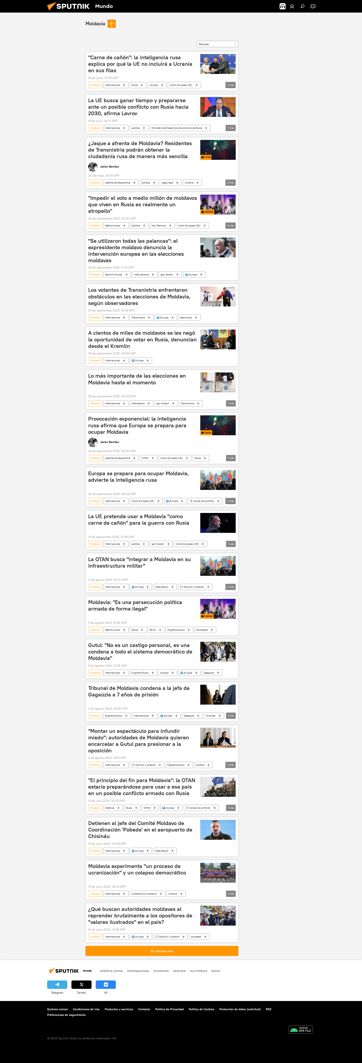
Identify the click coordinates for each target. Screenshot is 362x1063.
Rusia (135, 85)
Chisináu (211, 715)
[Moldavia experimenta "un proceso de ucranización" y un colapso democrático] (218, 873)
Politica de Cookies (201, 1009)
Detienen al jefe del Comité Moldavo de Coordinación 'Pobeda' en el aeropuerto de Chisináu (140, 830)
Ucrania (153, 85)
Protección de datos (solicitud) (240, 1009)
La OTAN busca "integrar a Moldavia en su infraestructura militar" (139, 562)
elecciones (186, 317)
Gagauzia (209, 672)
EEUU (153, 629)
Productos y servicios (119, 1009)
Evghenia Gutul (176, 629)
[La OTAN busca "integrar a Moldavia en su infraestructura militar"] (218, 566)
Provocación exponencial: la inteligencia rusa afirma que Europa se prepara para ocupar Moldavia (137, 425)
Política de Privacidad (169, 1009)
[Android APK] (300, 1030)
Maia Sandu (138, 403)
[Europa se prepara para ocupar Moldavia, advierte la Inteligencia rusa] (218, 480)
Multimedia (198, 971)
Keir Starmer (159, 225)
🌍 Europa (191, 274)
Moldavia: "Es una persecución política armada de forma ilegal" (135, 605)
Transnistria (138, 317)
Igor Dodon (166, 274)
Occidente (202, 629)
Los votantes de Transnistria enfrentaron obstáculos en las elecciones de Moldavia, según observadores (139, 296)
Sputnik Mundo (113, 274)
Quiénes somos (57, 1009)
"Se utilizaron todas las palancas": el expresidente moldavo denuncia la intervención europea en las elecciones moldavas (136, 251)
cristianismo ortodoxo (144, 893)
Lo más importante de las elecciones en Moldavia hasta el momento (137, 379)
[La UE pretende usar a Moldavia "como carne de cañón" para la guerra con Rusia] (218, 523)
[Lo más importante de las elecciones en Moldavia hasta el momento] (218, 382)
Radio (215, 971)
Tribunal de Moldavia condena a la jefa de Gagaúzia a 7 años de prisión (139, 691)
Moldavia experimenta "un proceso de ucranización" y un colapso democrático (137, 869)
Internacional (112, 85)
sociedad (196, 936)
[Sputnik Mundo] (70, 11)
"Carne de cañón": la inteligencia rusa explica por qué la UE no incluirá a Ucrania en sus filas (140, 64)
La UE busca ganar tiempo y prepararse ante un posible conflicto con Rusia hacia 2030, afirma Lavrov (138, 107)
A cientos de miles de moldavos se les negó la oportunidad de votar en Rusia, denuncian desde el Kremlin (142, 339)
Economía (161, 971)
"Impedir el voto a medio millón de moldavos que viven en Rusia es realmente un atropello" (142, 204)
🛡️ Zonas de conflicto (202, 500)
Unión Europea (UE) (181, 85)
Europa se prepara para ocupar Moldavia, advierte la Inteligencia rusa (138, 476)
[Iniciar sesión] (292, 6)
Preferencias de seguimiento (66, 1015)
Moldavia (95, 23)
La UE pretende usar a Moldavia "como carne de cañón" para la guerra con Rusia (138, 519)
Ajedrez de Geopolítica (117, 182)
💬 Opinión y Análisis (192, 586)
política (136, 127)
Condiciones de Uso (86, 1009)
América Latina (111, 971)
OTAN (145, 458)
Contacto (144, 1009)
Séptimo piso (112, 225)
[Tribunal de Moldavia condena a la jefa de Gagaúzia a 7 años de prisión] (218, 695)
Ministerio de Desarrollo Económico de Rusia (176, 127)
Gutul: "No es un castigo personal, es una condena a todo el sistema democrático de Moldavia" (140, 651)
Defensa (109, 807)
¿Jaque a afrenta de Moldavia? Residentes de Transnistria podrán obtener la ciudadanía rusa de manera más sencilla (140, 150)
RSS (269, 1009)
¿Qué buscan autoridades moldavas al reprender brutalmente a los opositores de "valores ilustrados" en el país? (140, 915)
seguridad (167, 182)
